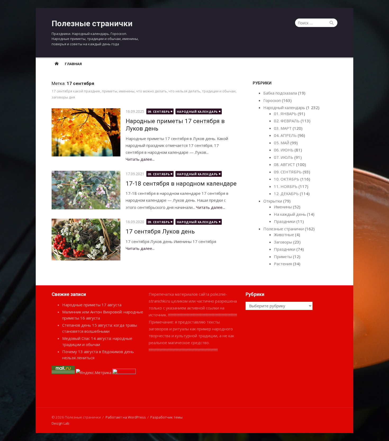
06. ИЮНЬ (283, 149)
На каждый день (290, 214)
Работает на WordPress (126, 417)
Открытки (272, 201)
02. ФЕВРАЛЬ (287, 120)
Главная (73, 63)
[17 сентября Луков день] (86, 239)
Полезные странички (92, 23)
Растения (283, 263)
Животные (284, 234)
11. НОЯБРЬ (285, 186)
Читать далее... (140, 159)
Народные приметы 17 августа (91, 304)
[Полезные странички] (57, 63)
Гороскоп (272, 100)
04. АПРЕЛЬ (285, 135)
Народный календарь (197, 112)
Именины (283, 206)
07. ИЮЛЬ (283, 157)
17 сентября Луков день (160, 231)
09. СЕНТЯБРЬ (159, 112)
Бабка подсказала (280, 93)
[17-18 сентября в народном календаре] (86, 190)
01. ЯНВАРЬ (285, 113)
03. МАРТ (283, 128)
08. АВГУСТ (284, 164)
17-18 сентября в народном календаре (181, 183)
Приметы (283, 256)
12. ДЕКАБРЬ (286, 193)
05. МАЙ (281, 142)
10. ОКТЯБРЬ (286, 179)
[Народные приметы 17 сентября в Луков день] (86, 132)
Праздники (284, 221)
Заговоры (283, 242)
